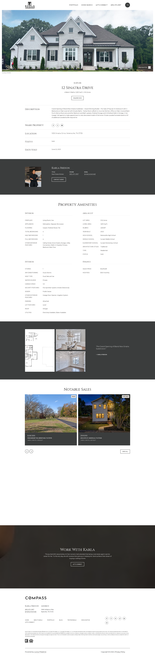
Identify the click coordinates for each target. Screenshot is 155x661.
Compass (62, 631)
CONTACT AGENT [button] (59, 179)
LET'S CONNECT (29, 622)
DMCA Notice (85, 620)
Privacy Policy (120, 652)
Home (27, 620)
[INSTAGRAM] (111, 618)
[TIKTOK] (119, 618)
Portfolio (50, 620)
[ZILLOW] (124, 618)
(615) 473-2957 (116, 5)
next (12, 67)
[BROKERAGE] (106, 622)
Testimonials (71, 620)
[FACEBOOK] (106, 618)
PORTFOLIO (73, 5)
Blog (61, 620)
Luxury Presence (40, 652)
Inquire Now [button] (77, 98)
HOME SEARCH (87, 5)
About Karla (38, 620)
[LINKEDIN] (115, 618)
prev (8, 67)
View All (125, 451)
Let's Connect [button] (77, 564)
